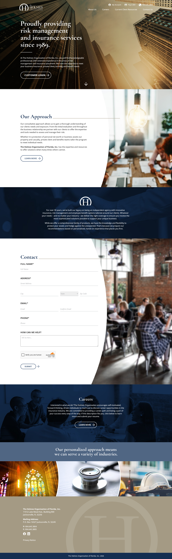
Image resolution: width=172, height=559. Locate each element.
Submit (28, 366)
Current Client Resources (126, 9)
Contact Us (148, 9)
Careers (105, 9)
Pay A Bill (131, 5)
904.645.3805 (31, 529)
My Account (116, 5)
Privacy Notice (29, 540)
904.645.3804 (147, 5)
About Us (92, 9)
